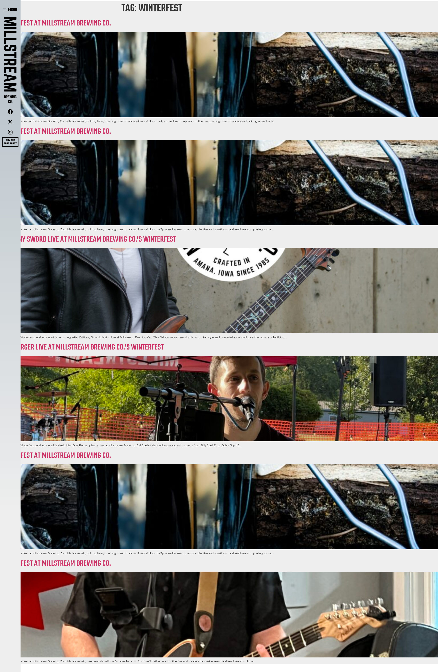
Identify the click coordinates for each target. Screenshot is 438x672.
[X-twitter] (10, 122)
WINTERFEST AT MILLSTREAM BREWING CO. (55, 23)
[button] (10, 10)
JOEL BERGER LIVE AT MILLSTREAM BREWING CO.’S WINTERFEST (82, 347)
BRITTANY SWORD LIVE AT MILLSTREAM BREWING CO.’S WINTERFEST (88, 239)
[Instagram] (10, 132)
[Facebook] (10, 112)
